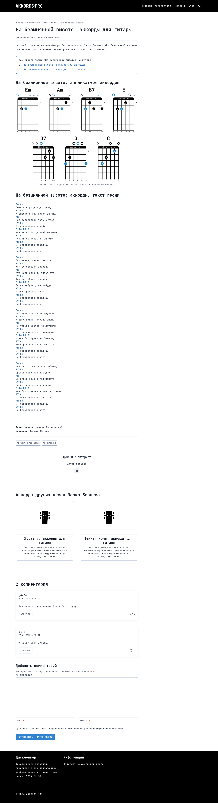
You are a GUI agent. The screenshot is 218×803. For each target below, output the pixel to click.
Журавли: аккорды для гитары (44, 540)
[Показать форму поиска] (199, 6)
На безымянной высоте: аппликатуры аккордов (54, 64)
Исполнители (163, 5)
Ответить (25, 613)
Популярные (49, 443)
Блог (191, 5)
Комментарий (25, 674)
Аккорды (146, 5)
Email (85, 720)
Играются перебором (28, 443)
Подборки (180, 5)
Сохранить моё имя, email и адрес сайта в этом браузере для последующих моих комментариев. (72, 728)
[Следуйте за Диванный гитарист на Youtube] (76, 470)
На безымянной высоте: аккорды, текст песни (54, 69)
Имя (20, 720)
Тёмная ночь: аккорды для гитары (109, 540)
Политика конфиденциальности (83, 764)
